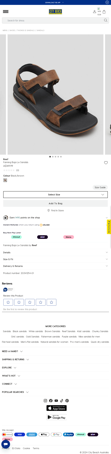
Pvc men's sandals (79, 342)
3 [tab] (55, 156)
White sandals (36, 331)
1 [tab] (50, 156)
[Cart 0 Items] (104, 11)
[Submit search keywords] (105, 20)
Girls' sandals (17, 336)
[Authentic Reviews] (8, 290)
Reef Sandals (68, 331)
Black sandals (20, 331)
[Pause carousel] (107, 2)
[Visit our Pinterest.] (66, 400)
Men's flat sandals (30, 342)
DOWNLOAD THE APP (53, 2)
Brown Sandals (52, 331)
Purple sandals (69, 336)
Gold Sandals (32, 336)
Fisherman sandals (50, 336)
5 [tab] (61, 156)
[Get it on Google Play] (56, 417)
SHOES (12, 30)
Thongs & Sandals (25, 30)
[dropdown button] (62, 2)
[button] (5, 11)
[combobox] (55, 20)
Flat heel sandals (10, 342)
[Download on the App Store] (56, 408)
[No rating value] (9, 170)
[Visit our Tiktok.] (61, 400)
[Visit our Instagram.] (45, 400)
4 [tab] (58, 156)
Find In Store (57, 210)
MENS (5, 30)
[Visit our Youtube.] (56, 400)
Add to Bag (55, 203)
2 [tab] (52, 156)
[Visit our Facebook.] (50, 400)
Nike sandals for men (89, 336)
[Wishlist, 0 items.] (99, 11)
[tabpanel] (55, 95)
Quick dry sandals (100, 342)
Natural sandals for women (54, 342)
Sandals (40, 30)
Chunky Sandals (100, 331)
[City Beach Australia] (55, 11)
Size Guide (100, 187)
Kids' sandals (83, 331)
